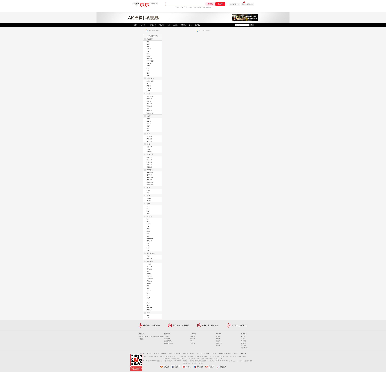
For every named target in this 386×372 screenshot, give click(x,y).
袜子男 (186, 7)
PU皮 (148, 190)
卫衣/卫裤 (150, 154)
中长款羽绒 (150, 172)
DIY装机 (243, 338)
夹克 (168, 25)
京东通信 (243, 345)
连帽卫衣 (149, 157)
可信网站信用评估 (165, 366)
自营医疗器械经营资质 (201, 356)
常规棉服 (149, 180)
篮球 (148, 288)
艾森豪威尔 (150, 278)
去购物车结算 (248, 4)
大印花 (149, 83)
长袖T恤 (149, 63)
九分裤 (149, 123)
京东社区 (206, 353)
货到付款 (192, 336)
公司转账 (192, 343)
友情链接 (192, 353)
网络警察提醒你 (176, 366)
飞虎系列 (149, 264)
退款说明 (218, 341)
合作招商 (163, 353)
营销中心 (178, 353)
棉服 (148, 54)
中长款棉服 (150, 177)
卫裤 (148, 46)
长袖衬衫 (149, 147)
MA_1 (148, 293)
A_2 (148, 300)
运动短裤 (149, 141)
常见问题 (158, 336)
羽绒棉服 (161, 25)
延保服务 (243, 341)
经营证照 (185, 361)
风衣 (148, 243)
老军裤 (149, 283)
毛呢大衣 (149, 58)
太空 (148, 286)
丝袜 (182, 7)
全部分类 (142, 25)
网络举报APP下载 (210, 366)
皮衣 (148, 187)
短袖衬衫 (149, 151)
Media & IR (243, 353)
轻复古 (149, 271)
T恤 (148, 70)
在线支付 (192, 338)
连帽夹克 (149, 98)
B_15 (148, 302)
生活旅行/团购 (152, 336)
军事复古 (149, 269)
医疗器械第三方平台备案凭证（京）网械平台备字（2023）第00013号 (209, 361)
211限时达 (167, 338)
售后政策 (218, 336)
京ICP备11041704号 (165, 356)
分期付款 (192, 341)
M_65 (148, 298)
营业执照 (233, 361)
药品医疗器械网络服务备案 (186, 356)
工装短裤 (149, 139)
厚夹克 (149, 108)
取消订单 (218, 345)
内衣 (148, 75)
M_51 (148, 295)
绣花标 (149, 86)
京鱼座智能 (244, 347)
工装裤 (149, 121)
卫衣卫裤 (183, 25)
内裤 (148, 315)
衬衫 (190, 25)
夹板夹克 (149, 111)
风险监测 (213, 353)
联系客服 (141, 339)
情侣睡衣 (199, 7)
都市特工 (149, 274)
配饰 (148, 73)
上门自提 (166, 336)
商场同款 (150, 216)
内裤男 (178, 7)
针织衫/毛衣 (150, 61)
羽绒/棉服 (150, 170)
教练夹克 (149, 106)
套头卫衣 (149, 160)
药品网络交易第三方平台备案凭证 (219, 356)
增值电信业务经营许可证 (245, 361)
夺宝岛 (243, 336)
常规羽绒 (149, 175)
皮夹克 (149, 101)
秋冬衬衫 (149, 149)
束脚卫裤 (149, 167)
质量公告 (221, 353)
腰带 (148, 213)
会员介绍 (146, 336)
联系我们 (149, 353)
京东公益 (235, 353)
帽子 (148, 206)
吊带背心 (208, 7)
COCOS (149, 310)
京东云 (201, 363)
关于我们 (142, 353)
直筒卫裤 (149, 164)
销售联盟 (199, 353)
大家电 (162, 336)
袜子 (148, 318)
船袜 (203, 7)
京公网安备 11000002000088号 (149, 356)
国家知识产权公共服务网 (221, 366)
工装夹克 (149, 103)
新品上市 (198, 25)
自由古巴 (149, 266)
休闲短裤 (149, 136)
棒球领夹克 (150, 113)
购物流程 (141, 336)
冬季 (148, 128)
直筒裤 (149, 119)
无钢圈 (190, 7)
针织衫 (149, 198)
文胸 (194, 7)
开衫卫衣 (149, 162)
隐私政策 (228, 353)
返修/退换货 (219, 343)
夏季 (148, 131)
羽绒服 (149, 56)
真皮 (148, 192)
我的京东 (235, 4)
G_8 (148, 305)
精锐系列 (149, 276)
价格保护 (218, 338)
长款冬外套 (150, 184)
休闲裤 (175, 25)
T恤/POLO (150, 78)
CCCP (148, 290)
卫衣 (148, 44)
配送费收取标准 (168, 343)
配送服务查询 (168, 341)
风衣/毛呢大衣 (151, 253)
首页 (135, 25)
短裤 (148, 68)
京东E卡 (243, 343)
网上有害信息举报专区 (199, 366)
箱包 (148, 211)
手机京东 (185, 353)
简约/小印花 (150, 81)
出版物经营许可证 (194, 358)
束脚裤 (149, 126)
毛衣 (148, 195)
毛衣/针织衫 (150, 238)
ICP (175, 356)
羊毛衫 (149, 200)
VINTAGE (149, 307)
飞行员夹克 (150, 96)
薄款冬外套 (150, 182)
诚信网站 (187, 366)
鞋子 (148, 208)
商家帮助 (171, 353)
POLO (148, 66)
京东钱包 (194, 363)
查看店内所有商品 (152, 36)
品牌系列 (150, 261)
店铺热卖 (153, 25)
